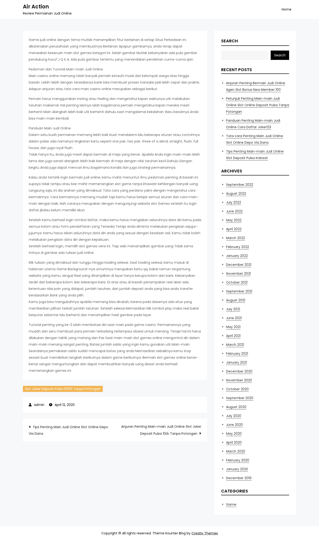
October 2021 (237, 282)
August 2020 (236, 407)
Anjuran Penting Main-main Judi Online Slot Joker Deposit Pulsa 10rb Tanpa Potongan (161, 430)
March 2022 (235, 238)
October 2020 (237, 389)
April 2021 (233, 335)
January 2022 (237, 255)
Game (231, 504)
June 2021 (234, 318)
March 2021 (235, 344)
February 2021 (237, 353)
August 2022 (236, 193)
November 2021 (238, 273)
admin (39, 404)
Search (229, 41)
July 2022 (233, 202)
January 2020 (237, 469)
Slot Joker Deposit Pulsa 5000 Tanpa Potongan (63, 389)
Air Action (36, 6)
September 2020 (239, 398)
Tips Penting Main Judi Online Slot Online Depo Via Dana (68, 430)
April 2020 (234, 442)
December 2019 (239, 478)
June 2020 (234, 424)
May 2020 (234, 433)
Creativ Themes (204, 533)
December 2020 (239, 371)
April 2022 (233, 229)
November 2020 (239, 380)
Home (286, 9)
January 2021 (236, 362)
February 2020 (237, 460)
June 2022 (234, 211)
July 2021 (233, 309)
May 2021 (233, 327)
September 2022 (239, 184)
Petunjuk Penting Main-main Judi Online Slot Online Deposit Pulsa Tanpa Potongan (257, 105)
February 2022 (237, 246)
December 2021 (238, 264)
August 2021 (235, 300)
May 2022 (233, 220)
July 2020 (233, 415)
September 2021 (239, 291)
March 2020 (235, 451)
